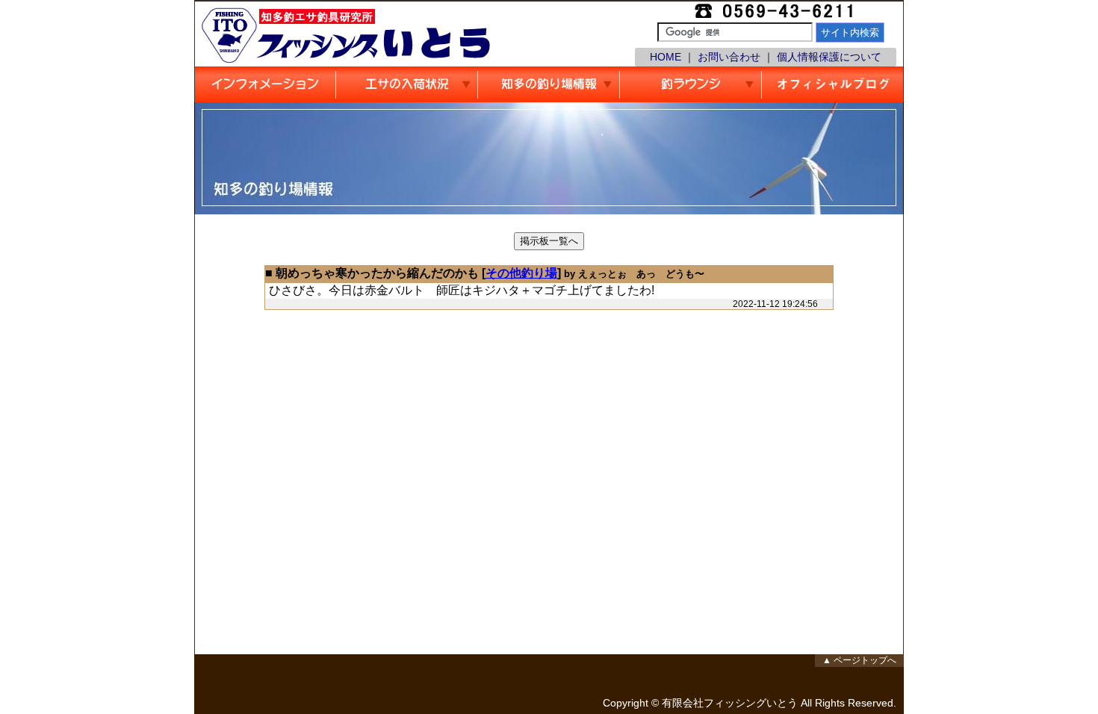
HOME (665, 57)
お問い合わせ (729, 57)
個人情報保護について (829, 57)
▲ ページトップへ (859, 660)
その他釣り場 (521, 273)
